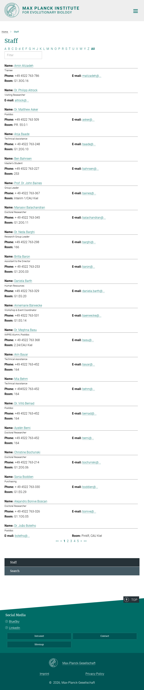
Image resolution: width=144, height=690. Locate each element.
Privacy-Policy (95, 674)
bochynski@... (91, 462)
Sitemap (39, 644)
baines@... (89, 193)
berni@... (88, 438)
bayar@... (88, 364)
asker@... (88, 119)
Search (15, 571)
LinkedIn (14, 628)
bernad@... (89, 413)
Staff (13, 562)
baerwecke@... (91, 315)
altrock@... (22, 100)
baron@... (88, 266)
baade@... (89, 144)
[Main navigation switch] (135, 11)
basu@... (88, 340)
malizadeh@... (91, 76)
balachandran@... (94, 217)
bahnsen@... (90, 168)
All (93, 49)
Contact (104, 636)
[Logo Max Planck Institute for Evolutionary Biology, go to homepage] (65, 10)
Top (134, 600)
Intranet (39, 636)
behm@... (88, 389)
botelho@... (22, 536)
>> (85, 541)
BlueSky (14, 621)
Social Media (15, 615)
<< (57, 541)
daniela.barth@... (93, 291)
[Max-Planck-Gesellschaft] (55, 663)
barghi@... (89, 242)
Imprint (44, 674)
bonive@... (89, 511)
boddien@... (90, 487)
